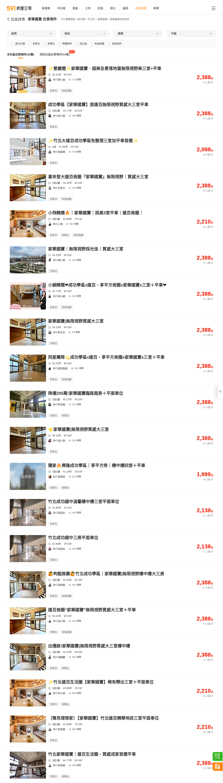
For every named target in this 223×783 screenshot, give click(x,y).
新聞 (156, 8)
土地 (88, 8)
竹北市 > (92, 19)
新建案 (46, 8)
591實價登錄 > (69, 19)
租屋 (75, 8)
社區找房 (140, 8)
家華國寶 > (103, 19)
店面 (100, 8)
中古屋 (61, 8)
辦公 (113, 8)
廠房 (125, 8)
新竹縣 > (82, 19)
